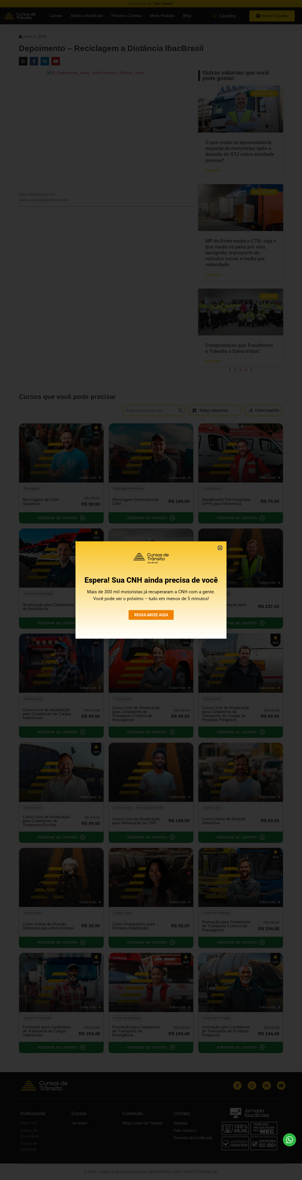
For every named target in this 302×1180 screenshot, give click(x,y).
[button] (220, 548)
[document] (151, 590)
